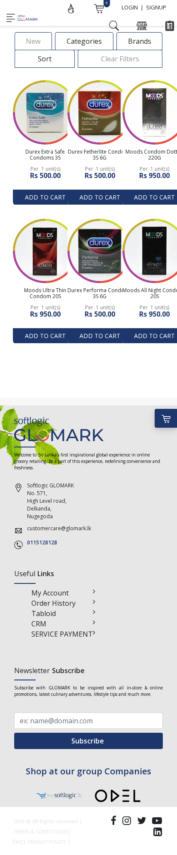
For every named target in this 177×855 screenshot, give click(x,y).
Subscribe (88, 741)
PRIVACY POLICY (47, 842)
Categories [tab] (84, 41)
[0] (99, 8)
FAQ (18, 842)
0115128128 (42, 542)
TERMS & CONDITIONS (40, 831)
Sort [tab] (45, 58)
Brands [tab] (139, 41)
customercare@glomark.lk (59, 528)
